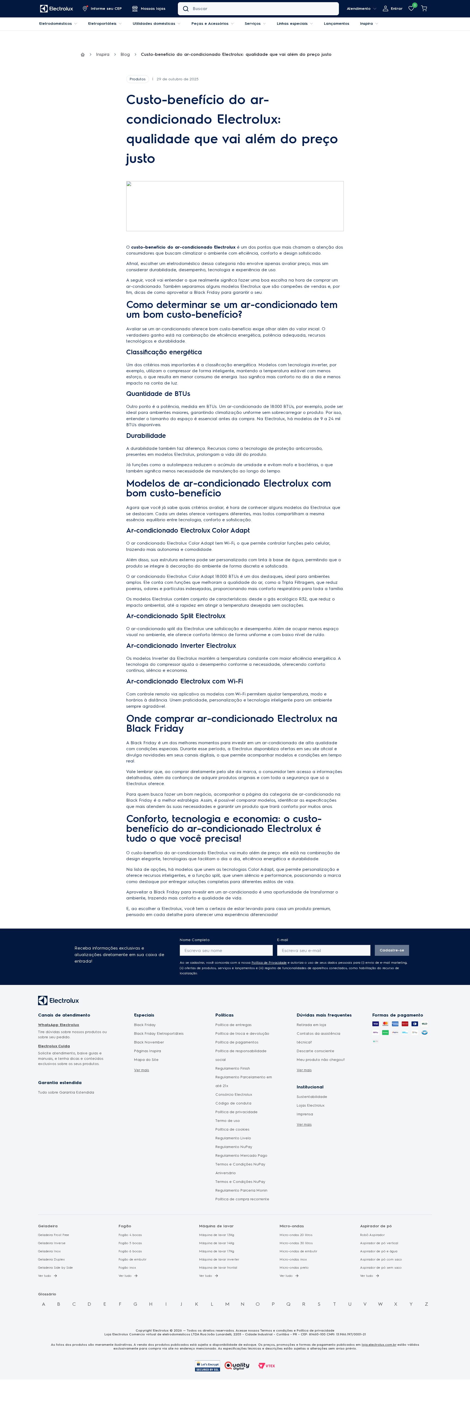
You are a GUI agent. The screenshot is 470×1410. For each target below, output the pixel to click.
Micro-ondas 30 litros (296, 1243)
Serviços (253, 23)
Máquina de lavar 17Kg (216, 1251)
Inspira (366, 23)
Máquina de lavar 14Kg (216, 1243)
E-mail (282, 940)
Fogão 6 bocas (130, 1251)
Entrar (397, 8)
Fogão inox (127, 1267)
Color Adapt (261, 869)
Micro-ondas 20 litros (296, 1235)
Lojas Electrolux (311, 1105)
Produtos (138, 79)
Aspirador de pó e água (378, 1251)
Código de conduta (233, 1103)
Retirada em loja (311, 1025)
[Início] (83, 54)
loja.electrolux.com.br (379, 1345)
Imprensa (305, 1114)
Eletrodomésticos (55, 23)
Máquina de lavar (216, 1226)
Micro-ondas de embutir (298, 1251)
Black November (149, 1042)
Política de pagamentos (236, 1042)
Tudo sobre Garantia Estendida (66, 1092)
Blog (125, 54)
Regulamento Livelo (233, 1138)
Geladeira (48, 1226)
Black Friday (167, 892)
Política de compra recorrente (242, 1199)
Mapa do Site (146, 1059)
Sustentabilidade (312, 1096)
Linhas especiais (292, 23)
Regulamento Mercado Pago (241, 1155)
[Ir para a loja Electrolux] (56, 9)
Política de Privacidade (269, 963)
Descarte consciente (315, 1051)
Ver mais (141, 1070)
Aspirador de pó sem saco (381, 1267)
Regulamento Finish (232, 1068)
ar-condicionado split (153, 628)
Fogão (125, 1226)
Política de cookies (232, 1129)
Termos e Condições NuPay (240, 1181)
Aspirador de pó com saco (381, 1259)
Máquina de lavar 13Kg (216, 1235)
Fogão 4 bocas (130, 1235)
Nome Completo (195, 940)
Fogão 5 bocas (130, 1243)
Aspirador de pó (376, 1226)
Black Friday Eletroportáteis (159, 1033)
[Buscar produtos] (186, 8)
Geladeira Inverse (52, 1243)
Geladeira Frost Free (53, 1235)
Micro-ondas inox (293, 1259)
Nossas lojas (153, 8)
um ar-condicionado (169, 328)
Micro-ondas (292, 1226)
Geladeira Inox (49, 1251)
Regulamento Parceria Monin (241, 1190)
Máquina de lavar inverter (219, 1259)
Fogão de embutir (133, 1259)
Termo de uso (227, 1120)
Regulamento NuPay (233, 1147)
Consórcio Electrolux (233, 1094)
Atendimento (358, 8)
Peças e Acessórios (209, 23)
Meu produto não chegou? (321, 1059)
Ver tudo (44, 1276)
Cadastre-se (392, 950)
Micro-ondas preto (294, 1267)
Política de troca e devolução (242, 1033)
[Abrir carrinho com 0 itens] (424, 8)
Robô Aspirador (372, 1235)
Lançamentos (336, 23)
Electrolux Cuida (54, 1046)
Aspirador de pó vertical (379, 1243)
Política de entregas (233, 1025)
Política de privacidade (236, 1112)
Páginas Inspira (147, 1051)
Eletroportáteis (102, 23)
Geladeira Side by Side (55, 1267)
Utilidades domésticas (154, 23)
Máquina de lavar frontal (218, 1267)
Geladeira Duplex (51, 1259)
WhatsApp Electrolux (58, 1025)
